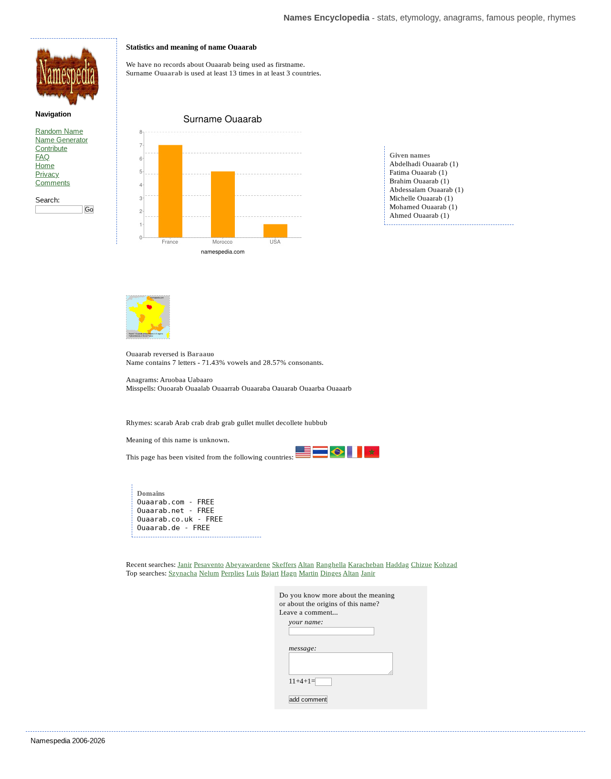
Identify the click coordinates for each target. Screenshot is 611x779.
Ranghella (331, 564)
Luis (252, 573)
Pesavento (209, 564)
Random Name (59, 131)
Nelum (209, 573)
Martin (308, 573)
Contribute (51, 148)
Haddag (397, 564)
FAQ (42, 157)
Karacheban (366, 564)
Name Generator (61, 140)
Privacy (47, 174)
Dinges (330, 573)
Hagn (289, 573)
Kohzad (445, 564)
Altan (306, 564)
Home (44, 165)
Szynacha (183, 573)
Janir (185, 564)
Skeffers (284, 564)
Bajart (270, 573)
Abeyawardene (247, 564)
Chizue (421, 564)
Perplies (232, 573)
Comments (52, 183)
